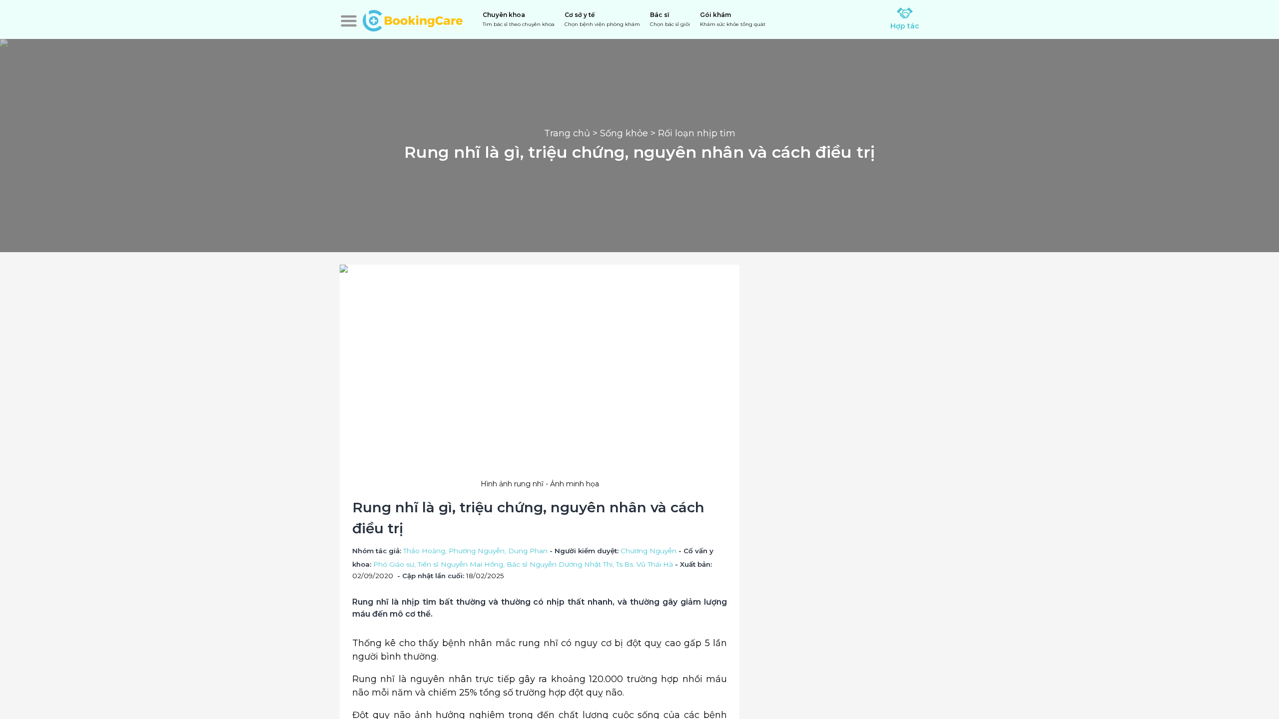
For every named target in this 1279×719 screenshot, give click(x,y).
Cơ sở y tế (602, 19)
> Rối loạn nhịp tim (691, 133)
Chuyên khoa (519, 19)
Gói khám (732, 19)
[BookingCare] (413, 19)
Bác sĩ (670, 19)
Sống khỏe (624, 133)
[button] (349, 21)
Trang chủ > (572, 133)
